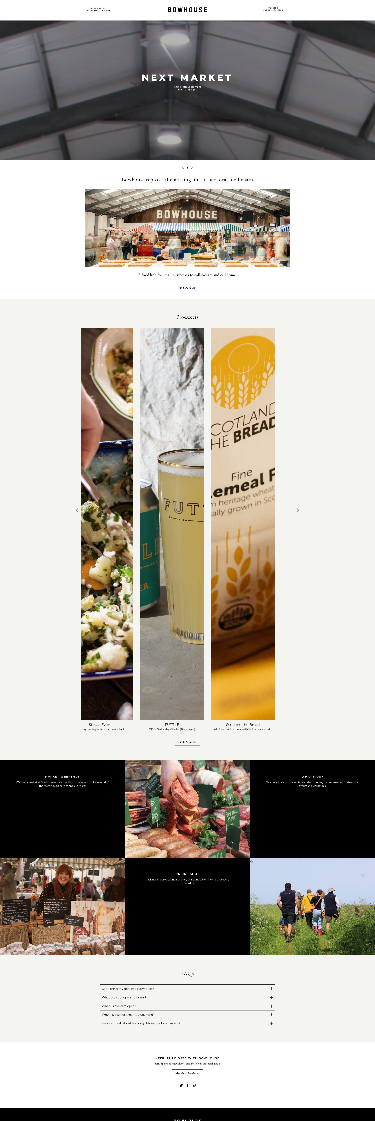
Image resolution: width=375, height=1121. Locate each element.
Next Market (98, 9)
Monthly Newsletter (187, 1073)
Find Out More (187, 287)
